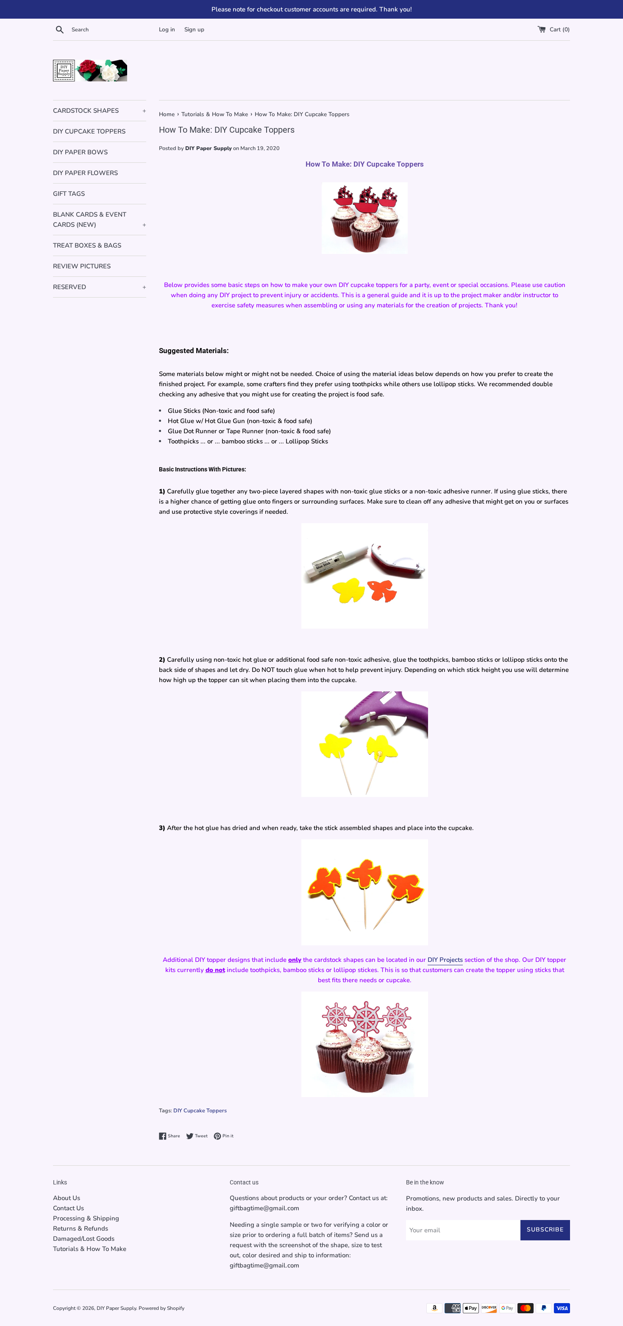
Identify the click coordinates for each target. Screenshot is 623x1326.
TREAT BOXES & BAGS (87, 245)
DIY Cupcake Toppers (200, 1110)
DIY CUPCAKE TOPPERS (89, 131)
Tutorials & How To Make (89, 1249)
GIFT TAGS (69, 193)
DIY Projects (445, 960)
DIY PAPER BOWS (80, 152)
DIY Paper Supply (116, 1308)
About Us (66, 1198)
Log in (167, 29)
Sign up (194, 29)
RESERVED (99, 287)
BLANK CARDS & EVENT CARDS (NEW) (99, 219)
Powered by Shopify (161, 1308)
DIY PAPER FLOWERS (85, 173)
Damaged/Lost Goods (83, 1238)
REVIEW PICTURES (82, 266)
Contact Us (68, 1208)
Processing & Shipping (86, 1218)
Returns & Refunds (80, 1228)
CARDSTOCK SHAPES (99, 110)
